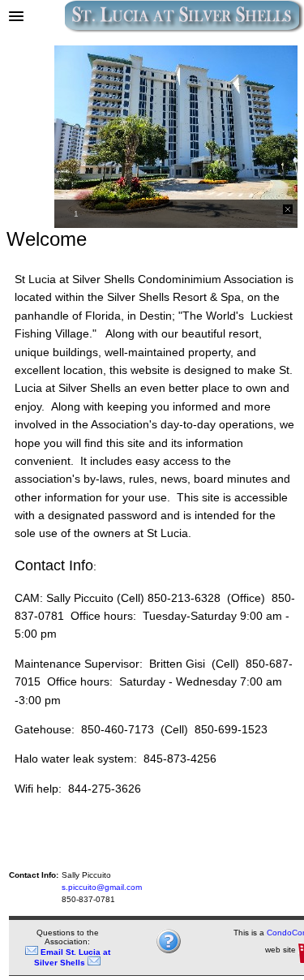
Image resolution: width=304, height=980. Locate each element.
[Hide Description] (288, 209)
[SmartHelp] (169, 951)
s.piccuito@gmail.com (102, 887)
